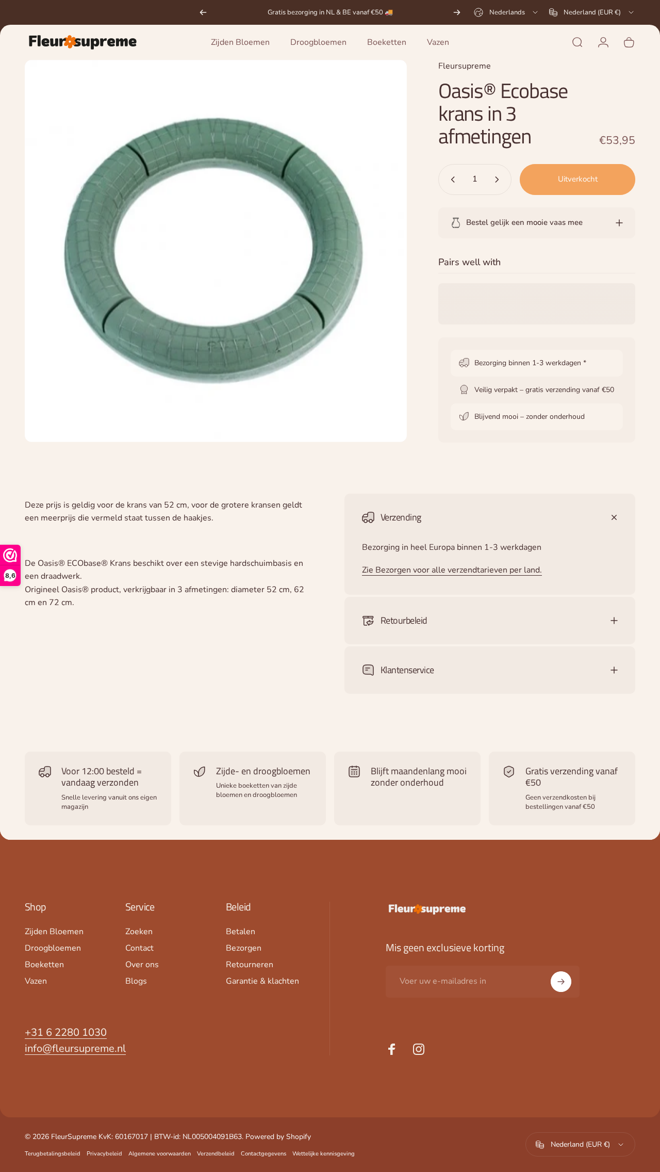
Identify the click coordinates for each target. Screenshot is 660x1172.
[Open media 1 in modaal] (216, 251)
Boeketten (44, 964)
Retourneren (249, 964)
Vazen (36, 981)
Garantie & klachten (262, 981)
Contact (139, 948)
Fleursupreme (464, 66)
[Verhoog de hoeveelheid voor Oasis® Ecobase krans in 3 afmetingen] (499, 179)
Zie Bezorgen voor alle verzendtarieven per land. (452, 570)
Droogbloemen (53, 948)
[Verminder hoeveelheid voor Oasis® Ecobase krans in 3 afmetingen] (451, 179)
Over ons (142, 964)
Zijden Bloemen (54, 931)
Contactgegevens (263, 1154)
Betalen (240, 931)
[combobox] (506, 12)
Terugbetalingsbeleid (52, 1154)
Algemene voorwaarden (159, 1154)
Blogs (136, 981)
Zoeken (139, 931)
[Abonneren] (561, 981)
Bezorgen (243, 948)
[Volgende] (457, 12)
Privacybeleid (104, 1154)
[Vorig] (203, 12)
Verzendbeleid (216, 1154)
